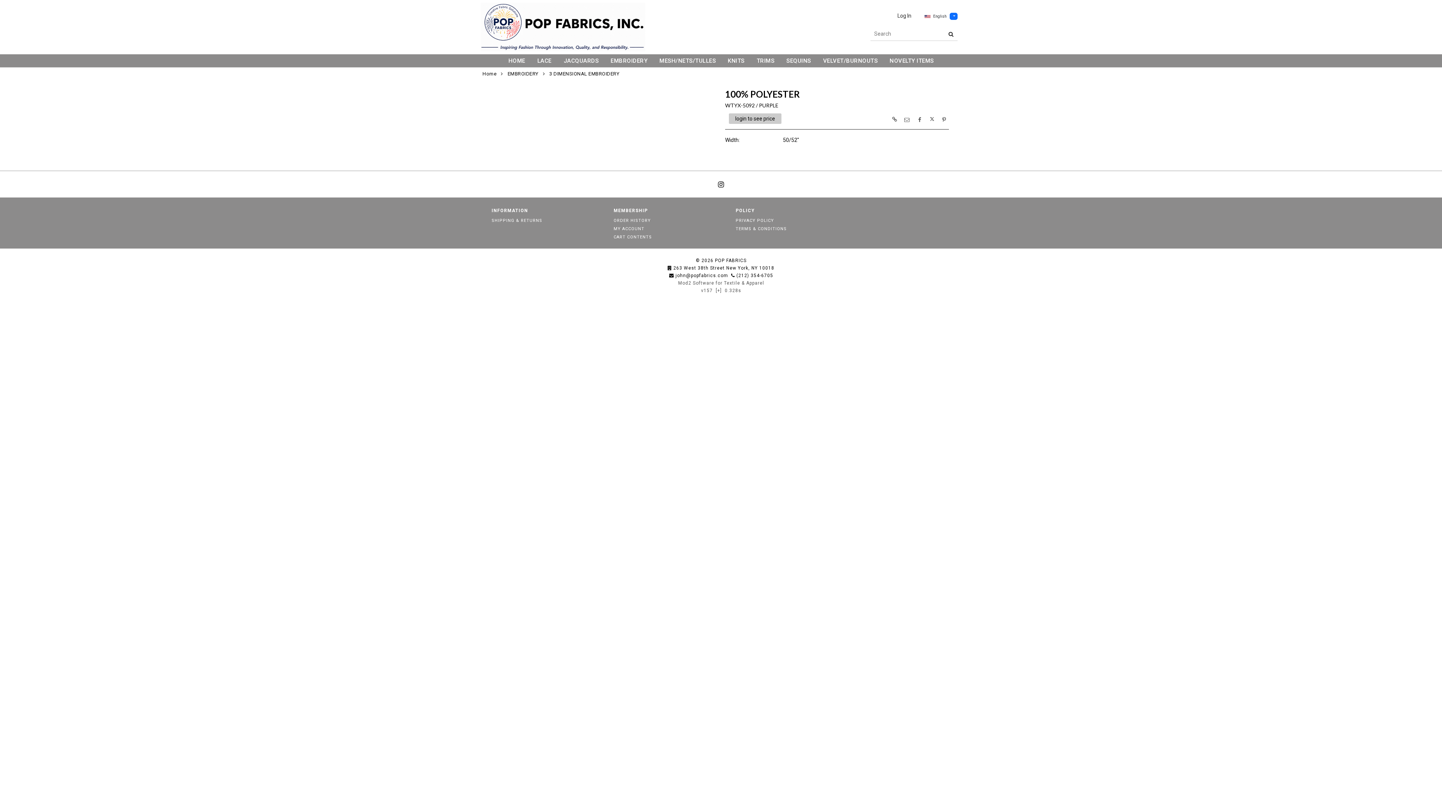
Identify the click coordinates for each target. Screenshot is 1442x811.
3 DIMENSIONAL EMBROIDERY (584, 74)
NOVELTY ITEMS (912, 60)
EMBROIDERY (629, 60)
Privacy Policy (755, 220)
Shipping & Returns (517, 220)
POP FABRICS (731, 260)
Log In (904, 16)
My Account (629, 228)
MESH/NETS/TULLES (687, 60)
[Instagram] (721, 184)
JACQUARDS (581, 60)
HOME (516, 60)
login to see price (755, 119)
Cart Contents (633, 237)
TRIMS (766, 60)
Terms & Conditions (761, 228)
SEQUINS (798, 60)
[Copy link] (894, 119)
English (940, 16)
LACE (544, 60)
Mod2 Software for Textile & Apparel (721, 283)
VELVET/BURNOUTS (850, 60)
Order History (632, 220)
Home (489, 74)
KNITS (736, 60)
